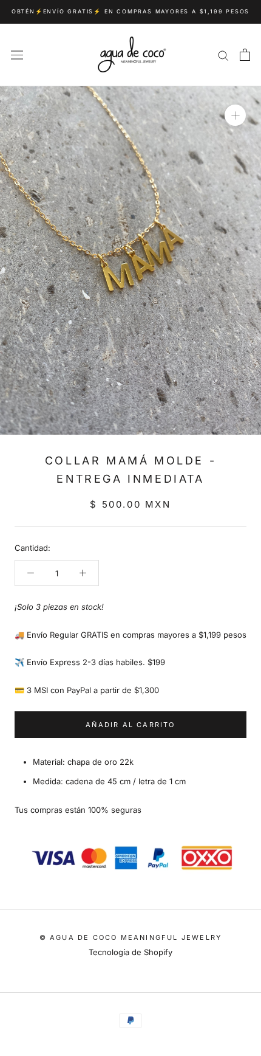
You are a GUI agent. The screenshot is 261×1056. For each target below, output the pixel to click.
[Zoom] (235, 115)
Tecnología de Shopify (130, 952)
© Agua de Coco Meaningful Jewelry (130, 937)
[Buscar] (223, 55)
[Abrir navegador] (17, 55)
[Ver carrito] (245, 55)
